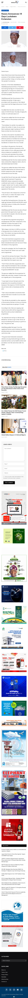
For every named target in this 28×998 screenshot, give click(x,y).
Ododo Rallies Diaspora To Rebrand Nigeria (13, 435)
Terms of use (4, 972)
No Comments (22, 22)
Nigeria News (5, 10)
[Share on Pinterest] (19, 27)
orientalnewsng (6, 22)
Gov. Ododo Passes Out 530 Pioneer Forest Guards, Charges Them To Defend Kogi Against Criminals (13, 412)
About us (3, 970)
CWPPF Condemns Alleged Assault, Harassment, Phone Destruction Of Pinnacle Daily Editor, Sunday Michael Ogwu (13, 860)
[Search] (26, 2)
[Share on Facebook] (5, 27)
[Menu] (2, 2)
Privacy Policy (4, 974)
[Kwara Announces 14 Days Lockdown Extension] (14, 39)
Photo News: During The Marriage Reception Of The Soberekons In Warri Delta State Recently (13, 388)
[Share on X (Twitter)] (12, 27)
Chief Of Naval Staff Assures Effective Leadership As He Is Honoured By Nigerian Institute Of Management (13, 894)
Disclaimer (3, 977)
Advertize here (4, 979)
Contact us (4, 981)
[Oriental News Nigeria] (14, 2)
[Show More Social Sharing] (25, 27)
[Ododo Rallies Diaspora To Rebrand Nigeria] (14, 426)
